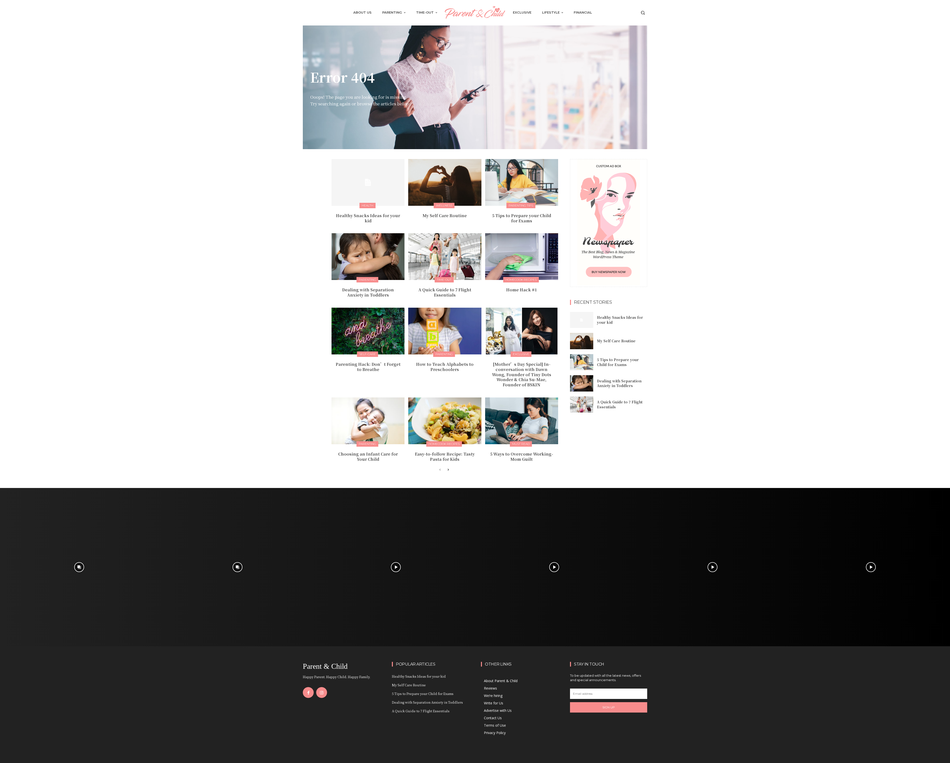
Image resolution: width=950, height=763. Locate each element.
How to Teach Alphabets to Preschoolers (445, 366)
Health (367, 205)
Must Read (521, 444)
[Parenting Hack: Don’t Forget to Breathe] (368, 331)
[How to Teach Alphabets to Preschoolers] (444, 331)
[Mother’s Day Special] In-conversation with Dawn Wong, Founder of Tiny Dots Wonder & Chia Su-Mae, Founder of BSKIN (521, 374)
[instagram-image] (79, 567)
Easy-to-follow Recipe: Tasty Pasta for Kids (445, 456)
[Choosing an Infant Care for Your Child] (368, 420)
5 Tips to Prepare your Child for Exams (521, 218)
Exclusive (521, 354)
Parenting (367, 279)
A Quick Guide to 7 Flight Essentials (444, 292)
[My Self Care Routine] (444, 182)
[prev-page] (440, 470)
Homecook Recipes (521, 279)
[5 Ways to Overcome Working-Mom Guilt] (521, 420)
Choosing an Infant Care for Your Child (368, 456)
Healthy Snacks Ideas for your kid (368, 218)
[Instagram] (321, 692)
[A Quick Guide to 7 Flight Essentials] (444, 256)
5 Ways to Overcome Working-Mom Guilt (521, 456)
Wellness (444, 205)
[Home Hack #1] (521, 256)
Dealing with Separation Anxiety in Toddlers (368, 292)
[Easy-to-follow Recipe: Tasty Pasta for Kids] (444, 420)
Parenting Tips (521, 205)
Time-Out (444, 279)
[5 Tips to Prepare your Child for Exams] (521, 182)
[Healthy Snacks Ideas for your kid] (368, 182)
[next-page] (448, 470)
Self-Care (367, 354)
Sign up (608, 707)
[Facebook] (308, 692)
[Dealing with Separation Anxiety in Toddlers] (368, 256)
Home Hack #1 (521, 290)
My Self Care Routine (445, 215)
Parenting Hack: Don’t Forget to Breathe (368, 366)
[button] (642, 12)
